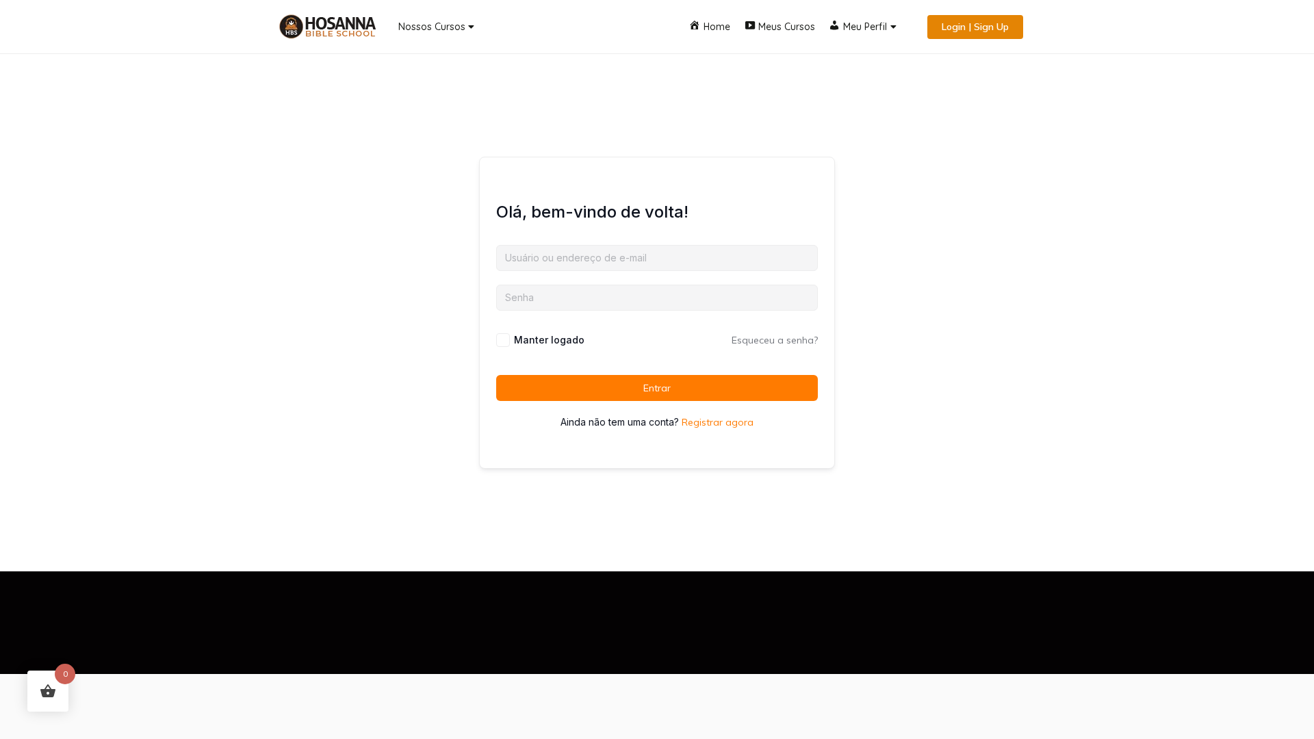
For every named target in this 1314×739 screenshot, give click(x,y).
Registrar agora (717, 422)
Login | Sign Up (975, 27)
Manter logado (549, 340)
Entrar (657, 388)
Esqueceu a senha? (775, 340)
